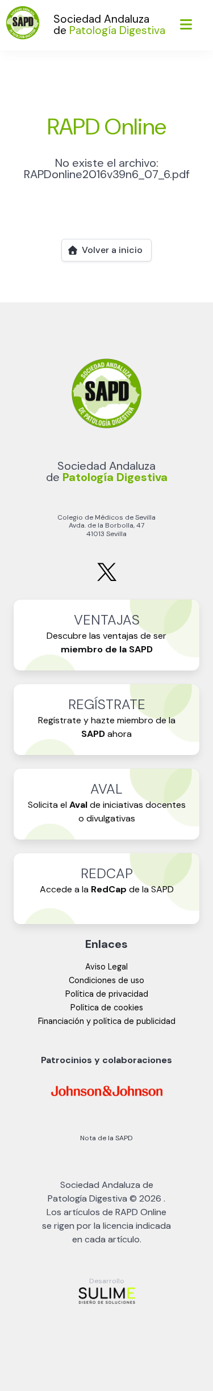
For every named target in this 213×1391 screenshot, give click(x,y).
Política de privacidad (106, 994)
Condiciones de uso (106, 980)
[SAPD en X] (107, 579)
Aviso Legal (106, 967)
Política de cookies (106, 1007)
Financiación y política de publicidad (107, 1021)
